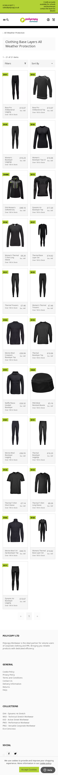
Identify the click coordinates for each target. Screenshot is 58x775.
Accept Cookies (29, 769)
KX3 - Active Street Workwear (16, 719)
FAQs (5, 690)
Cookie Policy (8, 671)
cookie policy (45, 763)
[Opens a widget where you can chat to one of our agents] (47, 770)
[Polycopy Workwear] (29, 19)
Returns (6, 687)
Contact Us (7, 681)
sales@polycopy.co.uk (11, 7)
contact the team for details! (47, 9)
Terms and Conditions (13, 677)
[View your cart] (53, 19)
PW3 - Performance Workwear (16, 722)
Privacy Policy (9, 674)
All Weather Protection (14, 32)
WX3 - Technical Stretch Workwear (18, 716)
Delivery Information (12, 684)
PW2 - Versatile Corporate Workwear (19, 725)
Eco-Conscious (9, 728)
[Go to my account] (48, 19)
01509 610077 (8, 5)
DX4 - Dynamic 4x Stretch (14, 713)
